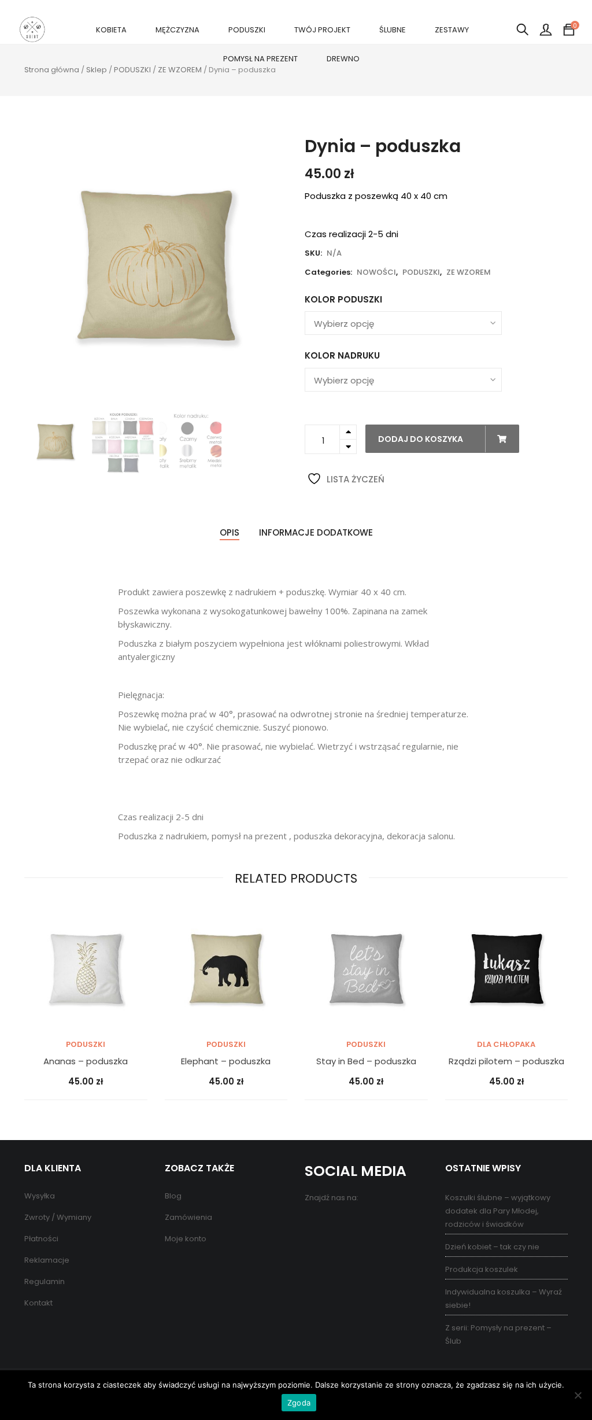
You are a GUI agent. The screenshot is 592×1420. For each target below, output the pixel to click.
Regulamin (44, 1281)
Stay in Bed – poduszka (366, 1062)
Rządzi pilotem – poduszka (506, 1062)
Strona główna (51, 69)
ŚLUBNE (392, 29)
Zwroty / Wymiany (57, 1217)
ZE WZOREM (180, 69)
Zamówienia (188, 1217)
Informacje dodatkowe (316, 532)
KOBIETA (111, 29)
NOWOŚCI (376, 272)
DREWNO (343, 58)
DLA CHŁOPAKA (506, 1044)
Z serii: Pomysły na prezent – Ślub (498, 1334)
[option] (155, 268)
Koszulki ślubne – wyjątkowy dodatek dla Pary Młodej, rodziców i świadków (497, 1211)
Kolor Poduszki (343, 299)
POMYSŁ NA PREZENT (260, 58)
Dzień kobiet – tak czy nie (492, 1246)
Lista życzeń (354, 479)
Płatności (41, 1238)
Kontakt (38, 1302)
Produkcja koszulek (481, 1269)
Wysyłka (39, 1195)
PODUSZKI (246, 29)
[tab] (229, 533)
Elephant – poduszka (226, 1062)
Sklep (96, 69)
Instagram (361, 1223)
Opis (229, 532)
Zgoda (298, 1402)
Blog (173, 1195)
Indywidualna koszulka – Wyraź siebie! (503, 1298)
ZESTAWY (452, 29)
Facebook (315, 1223)
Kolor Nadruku (342, 355)
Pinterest (338, 1223)
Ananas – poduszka (85, 1062)
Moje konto (185, 1238)
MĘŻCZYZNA (177, 29)
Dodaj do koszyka (421, 439)
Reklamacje (46, 1260)
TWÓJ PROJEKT (322, 29)
